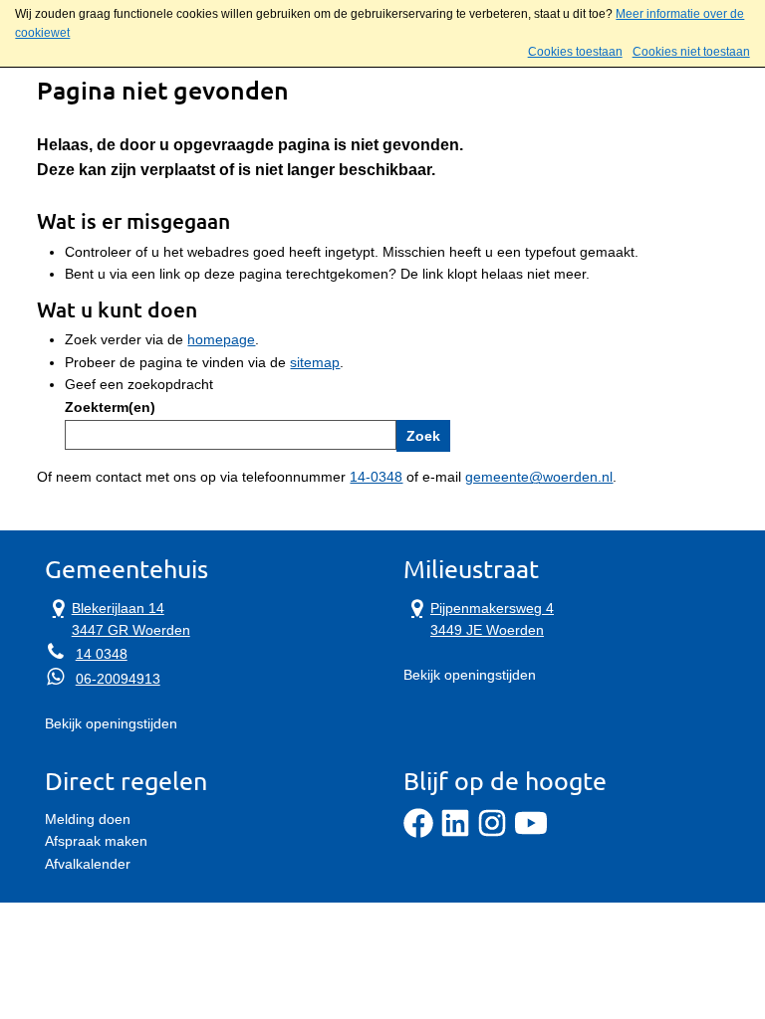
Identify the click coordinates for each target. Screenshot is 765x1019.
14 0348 (102, 654)
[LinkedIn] (455, 833)
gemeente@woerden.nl (539, 477)
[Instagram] (492, 833)
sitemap (315, 362)
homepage (221, 339)
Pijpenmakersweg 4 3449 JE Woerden (478, 617)
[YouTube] (531, 833)
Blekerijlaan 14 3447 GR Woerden (117, 617)
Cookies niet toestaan (691, 52)
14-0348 (376, 477)
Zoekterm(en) (110, 407)
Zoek (423, 436)
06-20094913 (118, 679)
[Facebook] (418, 833)
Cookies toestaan (575, 52)
